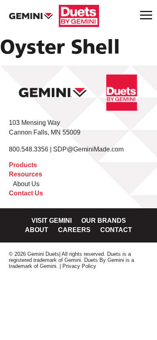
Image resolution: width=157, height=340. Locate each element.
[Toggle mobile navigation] (144, 15)
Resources (25, 174)
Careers (74, 229)
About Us (26, 183)
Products (23, 165)
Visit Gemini (51, 220)
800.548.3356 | (31, 149)
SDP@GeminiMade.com (88, 149)
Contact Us (26, 193)
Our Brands (103, 220)
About (36, 229)
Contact (116, 229)
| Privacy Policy (78, 266)
